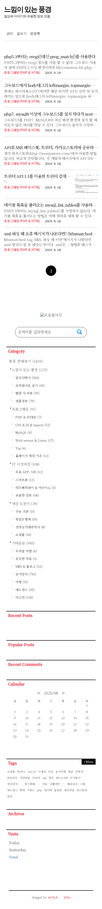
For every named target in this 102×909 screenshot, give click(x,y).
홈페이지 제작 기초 (32, 456)
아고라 (24, 597)
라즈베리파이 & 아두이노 (35, 487)
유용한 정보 (27, 495)
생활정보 (25, 401)
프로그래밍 (24, 409)
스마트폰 (24, 480)
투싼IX (21, 771)
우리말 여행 (26, 551)
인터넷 (36, 778)
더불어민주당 (57, 784)
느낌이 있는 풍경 (27, 9)
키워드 (31, 790)
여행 (21, 582)
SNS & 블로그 (28, 566)
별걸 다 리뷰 (27, 393)
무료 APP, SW (29, 472)
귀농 (44, 784)
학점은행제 (26, 519)
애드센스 (25, 589)
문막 (9, 796)
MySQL (23, 432)
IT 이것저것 (26, 464)
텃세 (22, 790)
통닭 (70, 771)
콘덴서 (79, 771)
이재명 (42, 771)
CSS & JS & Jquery (32, 425)
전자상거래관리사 (30, 527)
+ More (88, 761)
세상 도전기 (24, 503)
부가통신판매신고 (78, 778)
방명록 (35, 33)
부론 (50, 771)
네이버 (48, 790)
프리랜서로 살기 (30, 385)
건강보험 (25, 778)
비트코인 (12, 778)
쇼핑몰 (23, 534)
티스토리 (82, 790)
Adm (66, 897)
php (39, 790)
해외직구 (72, 784)
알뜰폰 (58, 790)
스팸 (82, 784)
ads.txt (32, 771)
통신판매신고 (32, 784)
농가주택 (61, 771)
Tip (20, 448)
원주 (51, 778)
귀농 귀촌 (25, 511)
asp (44, 778)
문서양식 (25, 574)
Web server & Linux (34, 440)
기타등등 (23, 542)
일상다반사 (27, 377)
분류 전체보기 (26, 361)
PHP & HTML (28, 417)
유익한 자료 (26, 558)
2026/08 (51, 693)
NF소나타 (62, 778)
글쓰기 (22, 33)
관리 (9, 33)
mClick (53, 897)
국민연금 (69, 790)
